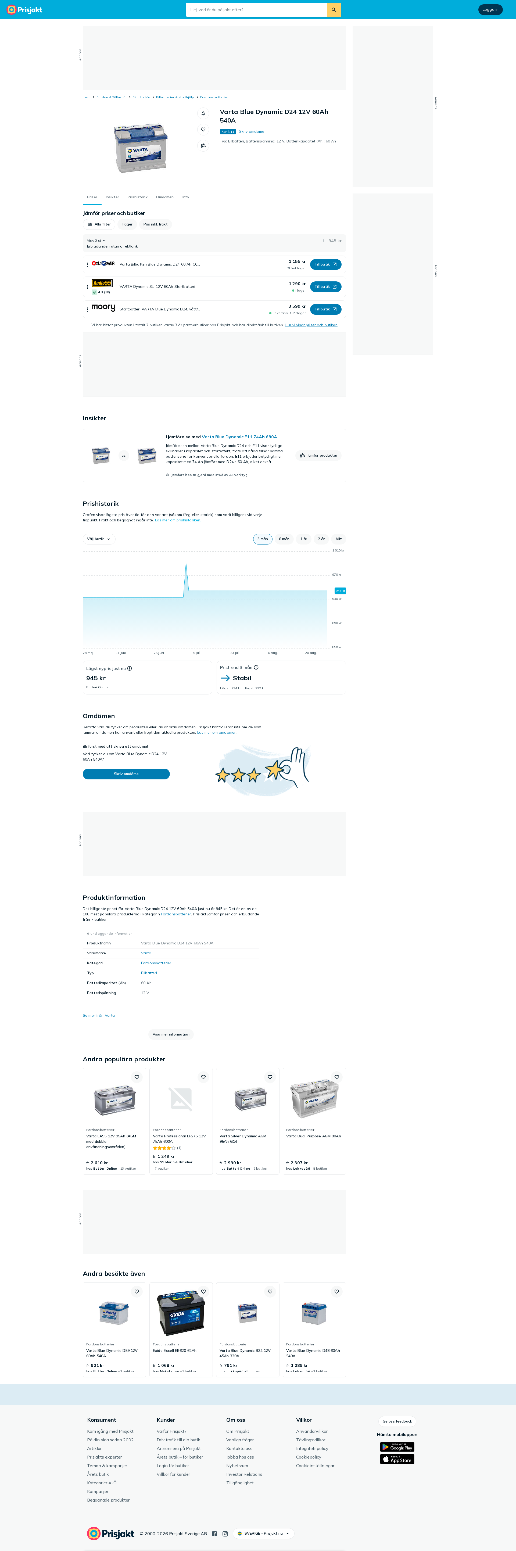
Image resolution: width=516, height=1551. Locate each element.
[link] (214, 455)
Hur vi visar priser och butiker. (311, 325)
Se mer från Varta (99, 1015)
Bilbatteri (149, 972)
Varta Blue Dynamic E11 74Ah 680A (239, 436)
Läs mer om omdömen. (217, 732)
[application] (214, 602)
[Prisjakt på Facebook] (214, 1533)
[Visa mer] (87, 264)
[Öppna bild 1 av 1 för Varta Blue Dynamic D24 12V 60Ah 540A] (140, 148)
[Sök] (334, 10)
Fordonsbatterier (214, 97)
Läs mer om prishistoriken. (178, 520)
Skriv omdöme (251, 131)
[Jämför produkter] (203, 146)
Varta (146, 953)
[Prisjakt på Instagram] (225, 1533)
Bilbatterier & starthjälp (175, 97)
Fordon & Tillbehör (111, 97)
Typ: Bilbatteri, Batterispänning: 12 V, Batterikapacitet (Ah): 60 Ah (278, 141)
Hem (87, 97)
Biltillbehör (141, 97)
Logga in (491, 9)
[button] (203, 113)
